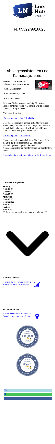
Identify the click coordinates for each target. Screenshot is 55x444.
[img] (27, 10)
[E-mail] (5, 390)
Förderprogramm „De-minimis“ (17, 135)
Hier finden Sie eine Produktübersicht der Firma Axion (27, 155)
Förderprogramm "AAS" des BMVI (19, 118)
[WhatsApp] (5, 394)
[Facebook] (5, 398)
